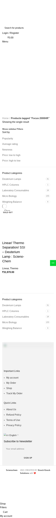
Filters (20, 129)
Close (7, 210)
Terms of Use (13, 420)
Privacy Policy (13, 425)
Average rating (10, 144)
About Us (11, 409)
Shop (9, 388)
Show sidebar (9, 129)
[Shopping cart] (3, 68)
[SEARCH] (49, 27)
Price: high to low (11, 160)
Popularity (7, 138)
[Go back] (6, 83)
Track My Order (14, 393)
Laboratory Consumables (15, 316)
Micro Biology (9, 322)
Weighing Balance (12, 328)
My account (12, 377)
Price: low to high (11, 155)
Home (5, 118)
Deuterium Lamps (11, 305)
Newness (7, 149)
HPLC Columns (10, 311)
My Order (11, 383)
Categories (10, 98)
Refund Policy (13, 414)
